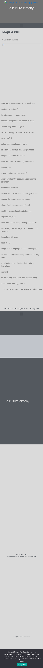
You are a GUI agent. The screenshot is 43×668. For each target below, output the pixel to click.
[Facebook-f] (21, 20)
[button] (21, 15)
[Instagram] (16, 20)
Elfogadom (22, 664)
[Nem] (40, 658)
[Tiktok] (26, 20)
